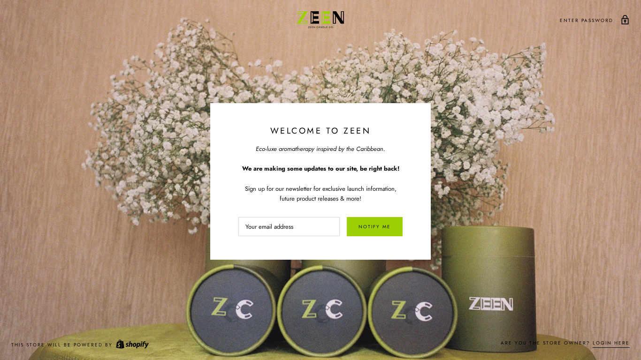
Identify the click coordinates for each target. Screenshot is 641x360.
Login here (611, 342)
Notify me (375, 226)
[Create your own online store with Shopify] (132, 344)
